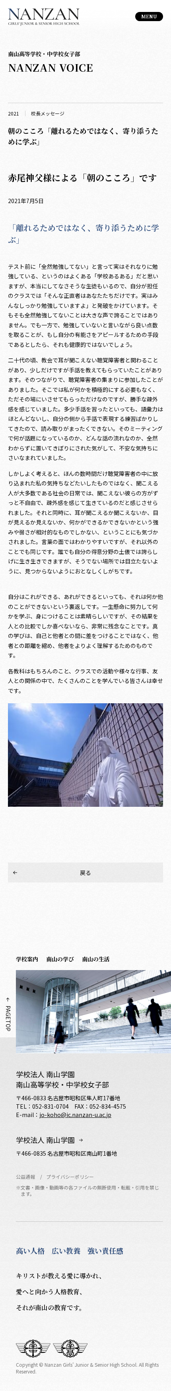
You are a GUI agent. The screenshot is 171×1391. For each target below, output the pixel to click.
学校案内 (27, 959)
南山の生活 (96, 959)
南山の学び (60, 959)
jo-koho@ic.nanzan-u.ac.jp (75, 1115)
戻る (85, 872)
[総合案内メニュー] (149, 16)
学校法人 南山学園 (45, 1140)
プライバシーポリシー (70, 1176)
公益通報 (25, 1176)
